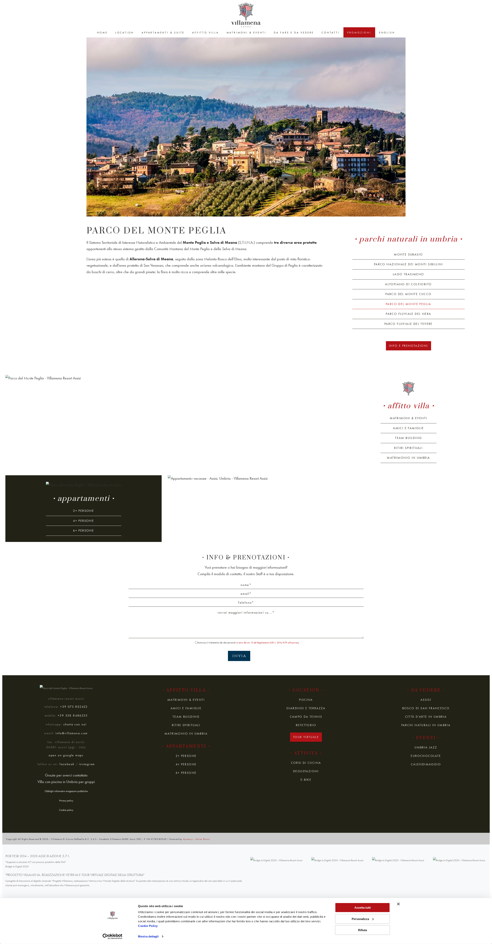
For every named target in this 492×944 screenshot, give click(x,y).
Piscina (306, 700)
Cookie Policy (148, 925)
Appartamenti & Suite (163, 32)
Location (124, 32)
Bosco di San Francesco (426, 708)
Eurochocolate (426, 756)
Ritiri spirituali (408, 448)
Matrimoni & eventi (246, 32)
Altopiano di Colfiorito (408, 284)
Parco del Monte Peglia (408, 304)
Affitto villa (205, 32)
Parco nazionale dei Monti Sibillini (408, 264)
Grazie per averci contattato (66, 775)
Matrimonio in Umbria (408, 458)
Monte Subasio (408, 254)
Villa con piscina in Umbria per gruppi (66, 781)
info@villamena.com (72, 733)
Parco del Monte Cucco (408, 294)
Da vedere (426, 690)
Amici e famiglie (408, 428)
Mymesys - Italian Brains (196, 839)
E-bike (306, 780)
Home (102, 32)
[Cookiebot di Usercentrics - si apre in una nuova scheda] (112, 936)
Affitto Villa (408, 406)
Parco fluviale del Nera (408, 314)
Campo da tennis (306, 717)
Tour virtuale (306, 737)
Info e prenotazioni (408, 346)
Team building (408, 438)
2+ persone (83, 511)
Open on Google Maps (66, 755)
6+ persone (83, 530)
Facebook (67, 764)
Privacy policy (66, 800)
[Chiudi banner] (398, 904)
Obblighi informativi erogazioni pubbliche (66, 791)
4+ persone (83, 521)
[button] (29, 378)
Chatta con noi (75, 724)
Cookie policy (66, 810)
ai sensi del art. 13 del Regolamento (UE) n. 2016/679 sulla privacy (267, 642)
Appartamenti (83, 498)
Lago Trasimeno (408, 274)
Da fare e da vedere (294, 32)
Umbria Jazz (426, 747)
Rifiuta (362, 930)
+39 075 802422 (74, 706)
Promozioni (359, 32)
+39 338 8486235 (73, 715)
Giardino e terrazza (306, 708)
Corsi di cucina (306, 763)
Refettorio (306, 725)
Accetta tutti (362, 907)
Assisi (426, 700)
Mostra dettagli (148, 936)
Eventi (426, 738)
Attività (306, 753)
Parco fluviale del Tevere (408, 324)
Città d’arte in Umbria (426, 717)
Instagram (87, 764)
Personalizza (360, 918)
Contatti (330, 32)
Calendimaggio (426, 764)
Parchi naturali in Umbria (408, 239)
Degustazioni (306, 771)
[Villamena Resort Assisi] (246, 14)
